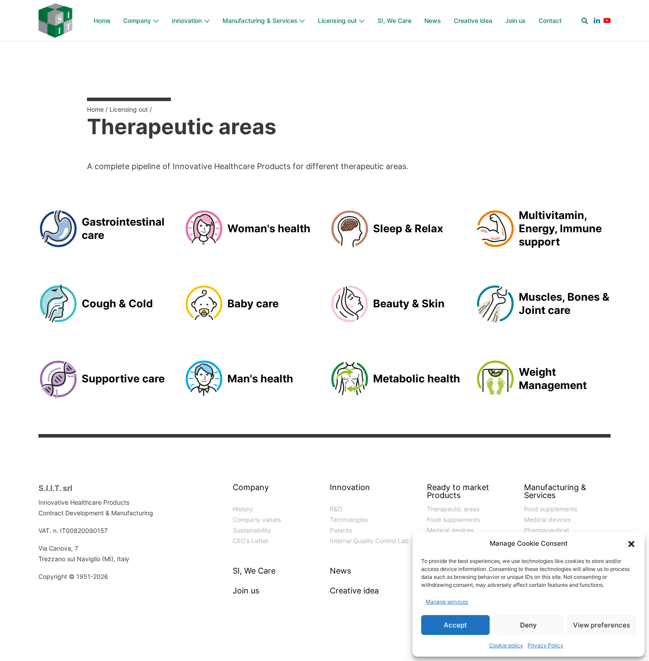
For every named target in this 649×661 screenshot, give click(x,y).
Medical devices (450, 530)
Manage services (447, 601)
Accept (455, 625)
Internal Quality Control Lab (369, 540)
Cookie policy (506, 645)
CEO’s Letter (250, 540)
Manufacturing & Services (260, 20)
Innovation (187, 20)
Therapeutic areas (453, 509)
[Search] (585, 20)
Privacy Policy (545, 645)
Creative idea (473, 20)
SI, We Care (394, 20)
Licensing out (337, 20)
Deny (528, 625)
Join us (515, 20)
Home (102, 20)
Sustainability (252, 530)
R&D (336, 509)
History (243, 509)
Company (137, 20)
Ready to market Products (458, 491)
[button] (631, 543)
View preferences (601, 625)
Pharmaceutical (546, 530)
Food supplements (453, 519)
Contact (550, 20)
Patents (341, 530)
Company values (257, 519)
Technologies (349, 519)
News (432, 20)
